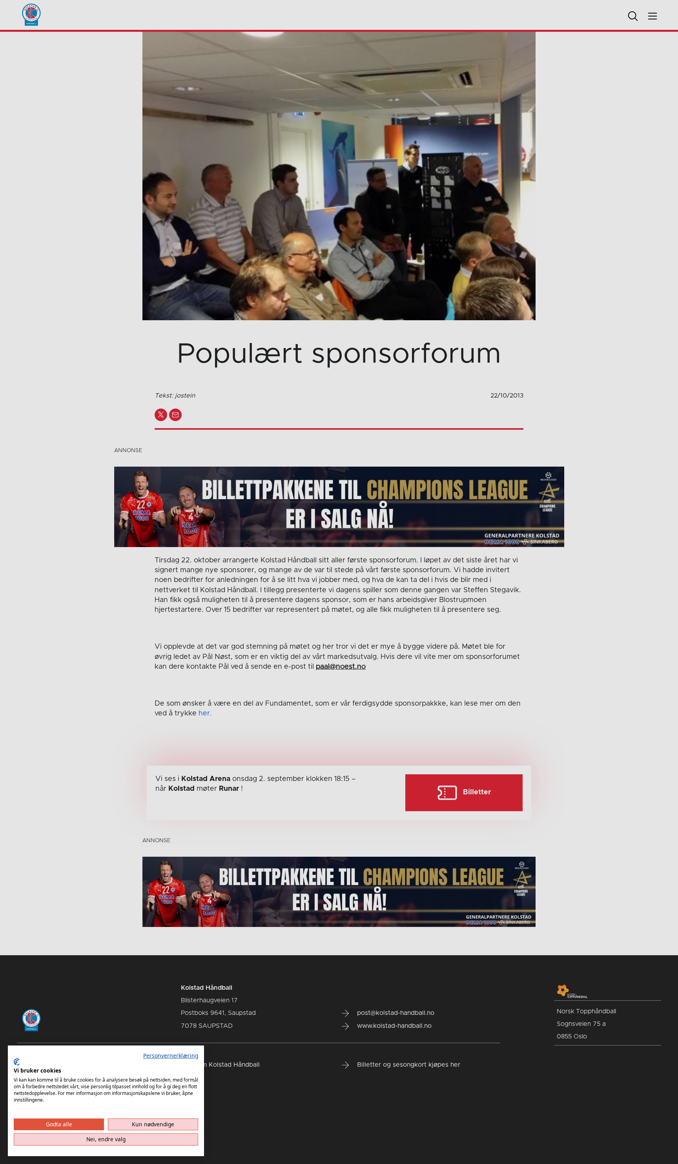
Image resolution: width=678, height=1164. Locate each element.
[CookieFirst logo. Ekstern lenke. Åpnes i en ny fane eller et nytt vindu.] (17, 1061)
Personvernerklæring (170, 1055)
